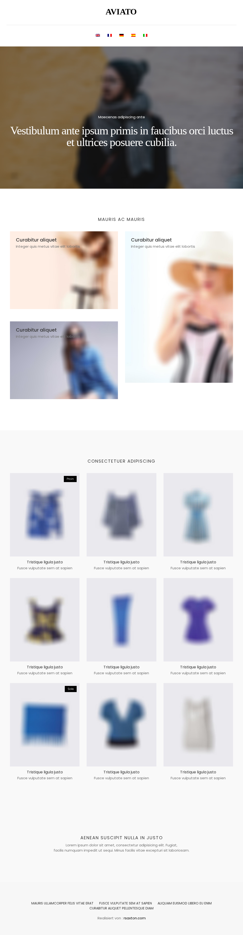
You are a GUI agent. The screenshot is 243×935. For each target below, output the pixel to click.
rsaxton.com (135, 918)
